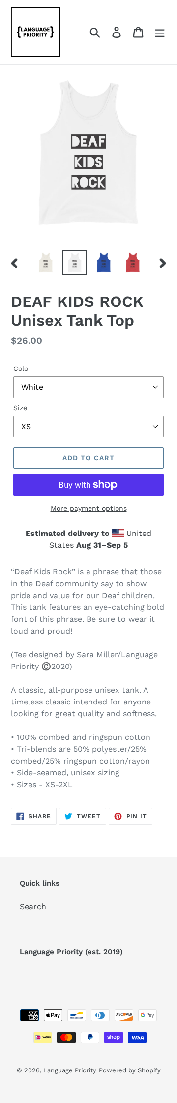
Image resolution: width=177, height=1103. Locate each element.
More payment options (89, 508)
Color (22, 368)
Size (20, 408)
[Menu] (160, 32)
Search (33, 906)
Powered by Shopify (130, 1070)
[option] (45, 262)
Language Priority (69, 1070)
